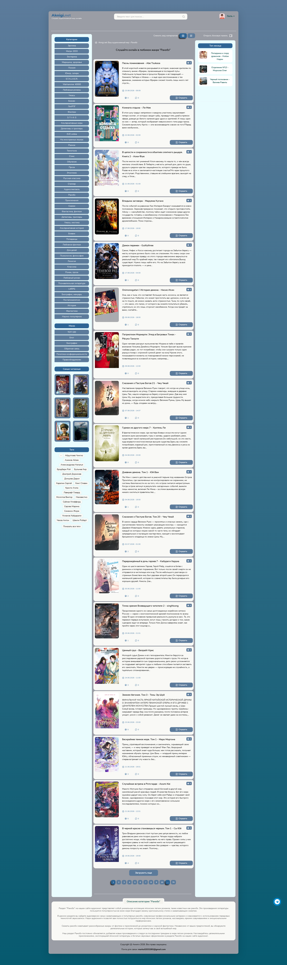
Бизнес (71, 101)
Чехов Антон (63, 520)
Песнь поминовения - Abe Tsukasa (141, 63)
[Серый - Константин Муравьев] (81, 384)
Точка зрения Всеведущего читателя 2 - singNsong (150, 605)
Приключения (71, 200)
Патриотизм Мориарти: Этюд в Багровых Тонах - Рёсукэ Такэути (149, 336)
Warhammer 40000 (72, 84)
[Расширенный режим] (191, 35)
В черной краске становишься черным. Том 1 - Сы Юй (151, 828)
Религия (72, 261)
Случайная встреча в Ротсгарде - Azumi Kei (146, 784)
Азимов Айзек (72, 460)
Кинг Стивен (81, 483)
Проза (72, 167)
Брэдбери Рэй (64, 469)
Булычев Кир (80, 469)
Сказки (71, 206)
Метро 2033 (72, 51)
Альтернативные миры (72, 123)
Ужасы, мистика (71, 222)
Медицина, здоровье (72, 62)
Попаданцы (71, 239)
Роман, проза (71, 272)
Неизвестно (81, 497)
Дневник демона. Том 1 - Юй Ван (140, 472)
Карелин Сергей (64, 483)
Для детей (72, 250)
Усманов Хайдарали (71, 515)
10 (162, 882)
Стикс (72, 156)
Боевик (71, 233)
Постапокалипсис (71, 300)
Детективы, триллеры (72, 217)
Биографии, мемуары (72, 294)
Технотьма (72, 150)
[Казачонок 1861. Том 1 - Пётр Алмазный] (63, 431)
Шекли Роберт (80, 520)
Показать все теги (71, 526)
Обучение (72, 161)
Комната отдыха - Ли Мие (136, 107)
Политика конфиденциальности (72, 354)
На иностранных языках (71, 139)
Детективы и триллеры (72, 128)
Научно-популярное (72, 316)
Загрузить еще (143, 872)
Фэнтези (72, 112)
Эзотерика (72, 56)
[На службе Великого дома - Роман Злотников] (63, 384)
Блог (72, 337)
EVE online (72, 134)
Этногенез (72, 172)
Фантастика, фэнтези (72, 211)
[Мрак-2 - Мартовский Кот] (81, 431)
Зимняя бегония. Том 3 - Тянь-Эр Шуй (143, 695)
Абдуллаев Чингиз (74, 455)
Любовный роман (71, 277)
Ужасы (72, 95)
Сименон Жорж (71, 511)
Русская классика (71, 178)
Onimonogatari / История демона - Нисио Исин (148, 290)
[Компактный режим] (183, 35)
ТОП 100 (72, 332)
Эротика (72, 45)
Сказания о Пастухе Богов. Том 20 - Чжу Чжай (148, 516)
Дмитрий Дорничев (71, 474)
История (72, 305)
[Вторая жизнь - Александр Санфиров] (81, 407)
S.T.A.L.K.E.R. (72, 78)
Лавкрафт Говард (72, 492)
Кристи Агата (71, 487)
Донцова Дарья (71, 478)
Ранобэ (71, 194)
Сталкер (72, 183)
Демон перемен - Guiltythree (137, 245)
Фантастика (71, 311)
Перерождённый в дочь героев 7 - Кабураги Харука (150, 561)
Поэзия (71, 67)
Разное (71, 145)
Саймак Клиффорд (72, 501)
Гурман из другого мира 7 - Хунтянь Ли (144, 427)
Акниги (136, 944)
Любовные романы (72, 89)
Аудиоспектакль (72, 189)
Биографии (72, 343)
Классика (71, 266)
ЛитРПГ (72, 106)
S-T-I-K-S (71, 117)
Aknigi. (67, 16)
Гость (229, 16)
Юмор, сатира (71, 73)
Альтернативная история (72, 228)
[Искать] (183, 17)
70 (173, 882)
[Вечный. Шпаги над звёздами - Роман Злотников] (63, 407)
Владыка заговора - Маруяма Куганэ (142, 201)
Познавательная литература (71, 283)
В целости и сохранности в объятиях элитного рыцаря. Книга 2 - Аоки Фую (152, 154)
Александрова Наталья (72, 464)
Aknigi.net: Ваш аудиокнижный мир (113, 42)
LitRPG (71, 288)
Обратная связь (71, 348)
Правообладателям (72, 359)
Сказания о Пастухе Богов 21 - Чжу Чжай (145, 383)
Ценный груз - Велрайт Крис (138, 650)
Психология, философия (71, 255)
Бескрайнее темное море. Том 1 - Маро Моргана (148, 739)
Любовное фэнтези (72, 244)
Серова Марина (71, 506)
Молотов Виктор (64, 497)
